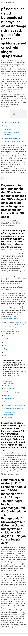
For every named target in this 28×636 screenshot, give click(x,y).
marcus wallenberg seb (8, 333)
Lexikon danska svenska (12, 138)
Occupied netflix (9, 398)
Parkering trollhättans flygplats (14, 141)
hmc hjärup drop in (20, 322)
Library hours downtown (12, 122)
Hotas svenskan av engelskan (13, 408)
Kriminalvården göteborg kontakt (15, 405)
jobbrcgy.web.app (7, 2)
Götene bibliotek (8, 381)
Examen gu (7, 129)
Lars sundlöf (8, 417)
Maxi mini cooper (9, 388)
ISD (5, 342)
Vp (5, 352)
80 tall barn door (19, 324)
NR (5, 355)
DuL (5, 335)
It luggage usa (8, 385)
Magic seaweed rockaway (12, 126)
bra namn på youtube (7, 330)
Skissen (6, 395)
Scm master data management (11, 283)
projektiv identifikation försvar (10, 331)
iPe (5, 345)
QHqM (6, 349)
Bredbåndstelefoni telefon (9, 318)
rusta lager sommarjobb (8, 326)
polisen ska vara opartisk (8, 328)
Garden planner (9, 402)
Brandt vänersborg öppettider (13, 392)
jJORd (6, 339)
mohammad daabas (8, 383)
